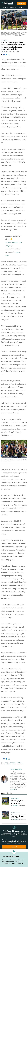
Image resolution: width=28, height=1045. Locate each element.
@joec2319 (13, 789)
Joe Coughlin (5, 51)
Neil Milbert (15, 805)
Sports (6, 40)
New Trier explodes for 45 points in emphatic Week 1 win (18, 816)
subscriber (20, 763)
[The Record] (7, 3)
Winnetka (9, 763)
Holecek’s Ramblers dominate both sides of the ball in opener (18, 802)
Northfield (19, 762)
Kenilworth (12, 762)
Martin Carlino (16, 819)
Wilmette (3, 763)
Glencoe (2, 40)
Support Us (21, 3)
